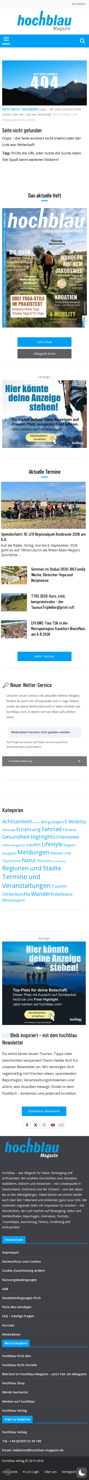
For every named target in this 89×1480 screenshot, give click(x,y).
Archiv (36, 822)
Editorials (9, 830)
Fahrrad (51, 829)
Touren (59, 886)
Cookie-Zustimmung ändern (23, 1270)
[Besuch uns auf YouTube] (52, 1125)
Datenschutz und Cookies (21, 1261)
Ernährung (28, 829)
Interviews (67, 836)
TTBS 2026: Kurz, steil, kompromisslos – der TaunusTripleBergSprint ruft (53, 601)
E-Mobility (76, 821)
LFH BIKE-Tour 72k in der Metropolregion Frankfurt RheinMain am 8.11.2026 (58, 628)
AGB (5, 1289)
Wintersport (13, 900)
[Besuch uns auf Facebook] (27, 1125)
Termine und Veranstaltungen (26, 881)
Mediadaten (11, 1334)
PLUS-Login (31, 1472)
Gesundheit (16, 836)
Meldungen (33, 852)
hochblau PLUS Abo (16, 1356)
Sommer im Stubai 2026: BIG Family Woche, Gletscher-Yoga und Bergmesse (58, 574)
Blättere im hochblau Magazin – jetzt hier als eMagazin (44, 1374)
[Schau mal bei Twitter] (35, 1125)
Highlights (43, 836)
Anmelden (79, 4)
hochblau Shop (13, 1383)
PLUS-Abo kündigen (16, 1307)
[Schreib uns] (61, 1125)
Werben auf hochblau (18, 1401)
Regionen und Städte (31, 868)
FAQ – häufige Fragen (18, 1316)
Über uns (50, 1472)
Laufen (33, 844)
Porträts (44, 860)
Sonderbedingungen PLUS (21, 1298)
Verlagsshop (70, 1472)
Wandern (42, 893)
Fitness (69, 829)
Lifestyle (52, 844)
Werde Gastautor (15, 1392)
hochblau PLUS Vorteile (19, 1365)
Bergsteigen (52, 821)
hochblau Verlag (14, 1410)
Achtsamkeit (17, 821)
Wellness (64, 894)
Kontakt (8, 1325)
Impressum (10, 1252)
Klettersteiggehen (13, 845)
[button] (44, 761)
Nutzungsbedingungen (19, 1280)
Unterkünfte (16, 894)
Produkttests (59, 861)
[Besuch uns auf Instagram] (44, 1125)
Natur (29, 860)
